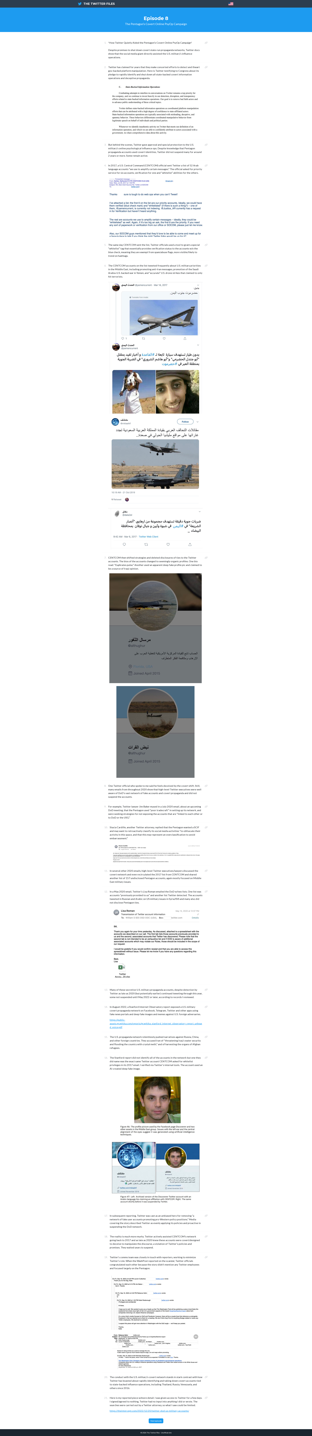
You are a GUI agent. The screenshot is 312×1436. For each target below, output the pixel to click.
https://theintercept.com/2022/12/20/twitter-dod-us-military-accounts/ (149, 1410)
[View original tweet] (206, 42)
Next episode (156, 1421)
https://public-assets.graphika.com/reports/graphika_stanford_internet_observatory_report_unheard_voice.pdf (156, 1023)
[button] (231, 3)
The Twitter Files (99, 3)
